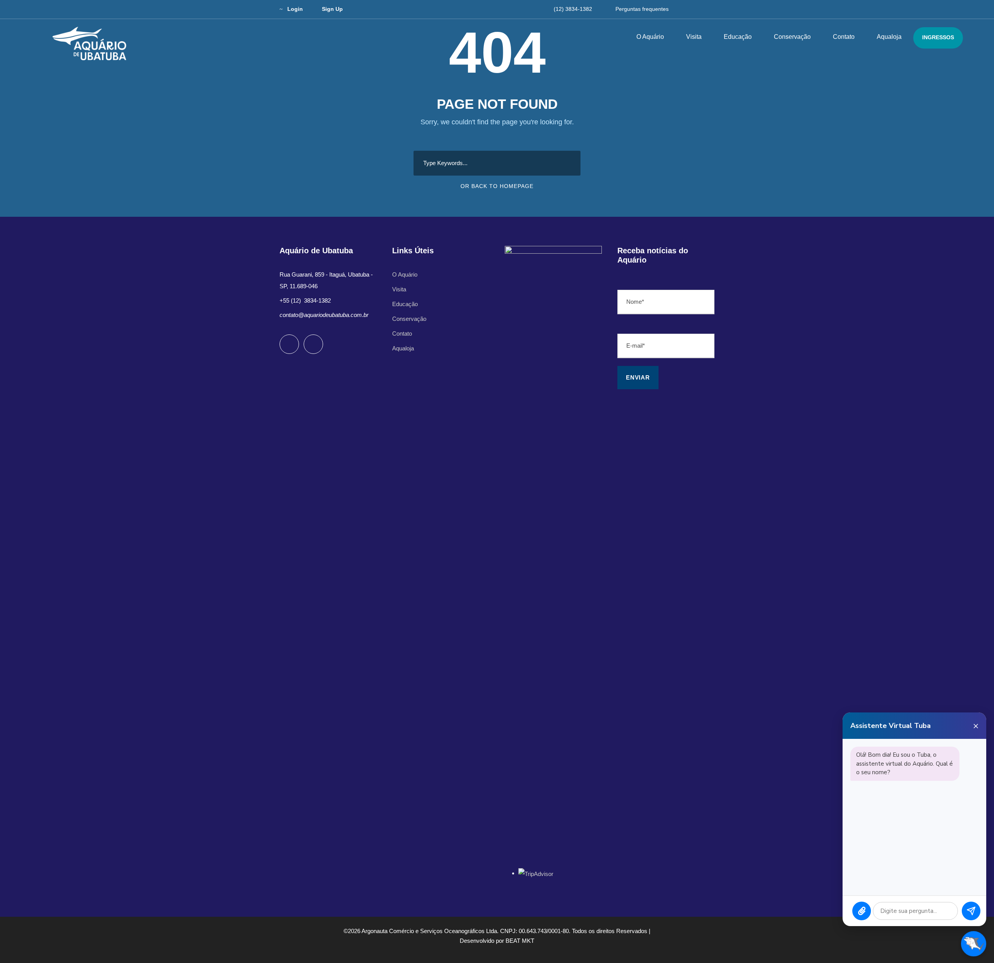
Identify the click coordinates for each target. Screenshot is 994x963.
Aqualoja (889, 36)
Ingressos (938, 37)
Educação (738, 36)
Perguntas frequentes (642, 9)
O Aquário (650, 36)
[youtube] (698, 9)
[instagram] (712, 9)
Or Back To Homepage (497, 186)
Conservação (792, 36)
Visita (694, 36)
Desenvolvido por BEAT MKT (497, 940)
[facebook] (684, 9)
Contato (844, 36)
